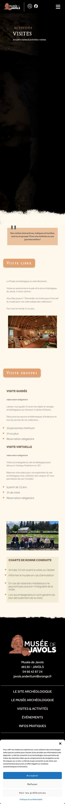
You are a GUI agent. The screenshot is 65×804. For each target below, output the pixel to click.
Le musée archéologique (32, 700)
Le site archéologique (32, 691)
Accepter (32, 775)
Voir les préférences (32, 792)
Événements (32, 717)
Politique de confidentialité (31, 799)
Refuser (32, 784)
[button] (60, 743)
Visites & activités (29, 39)
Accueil (16, 39)
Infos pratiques (32, 726)
